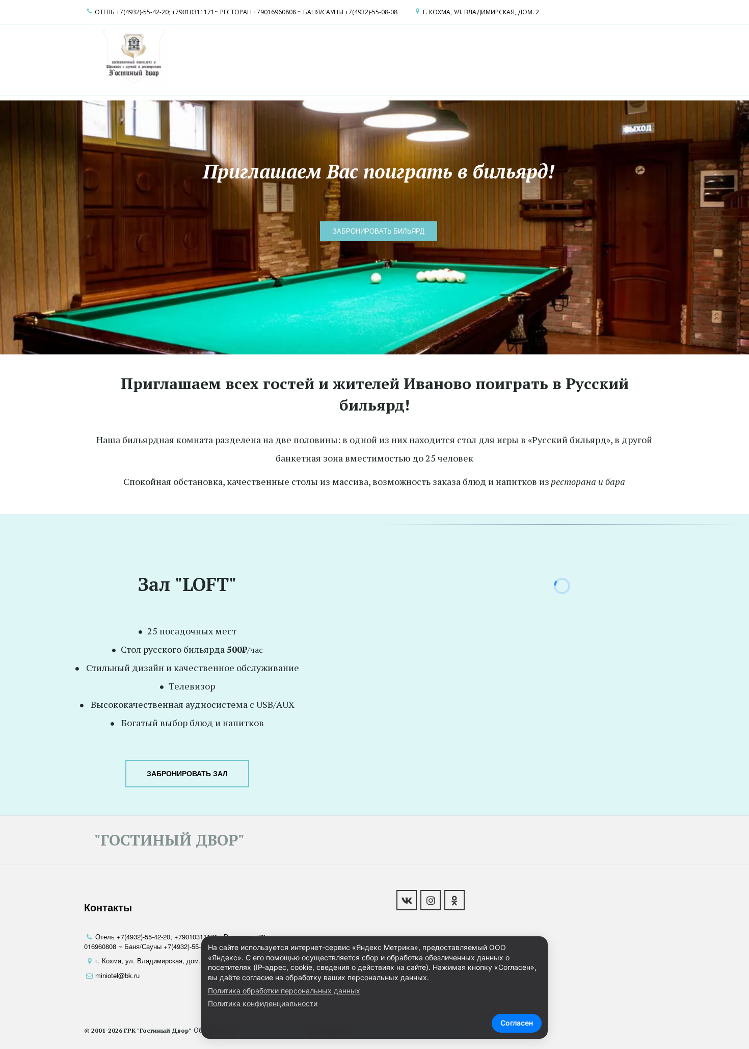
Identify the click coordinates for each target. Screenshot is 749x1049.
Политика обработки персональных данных (284, 990)
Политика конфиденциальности (262, 1003)
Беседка (495, 57)
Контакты (539, 57)
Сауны (378, 57)
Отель (267, 57)
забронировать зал (187, 773)
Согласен (516, 1022)
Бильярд (416, 57)
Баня (348, 57)
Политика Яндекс (601, 57)
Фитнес (456, 57)
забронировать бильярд (378, 231)
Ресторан (306, 57)
